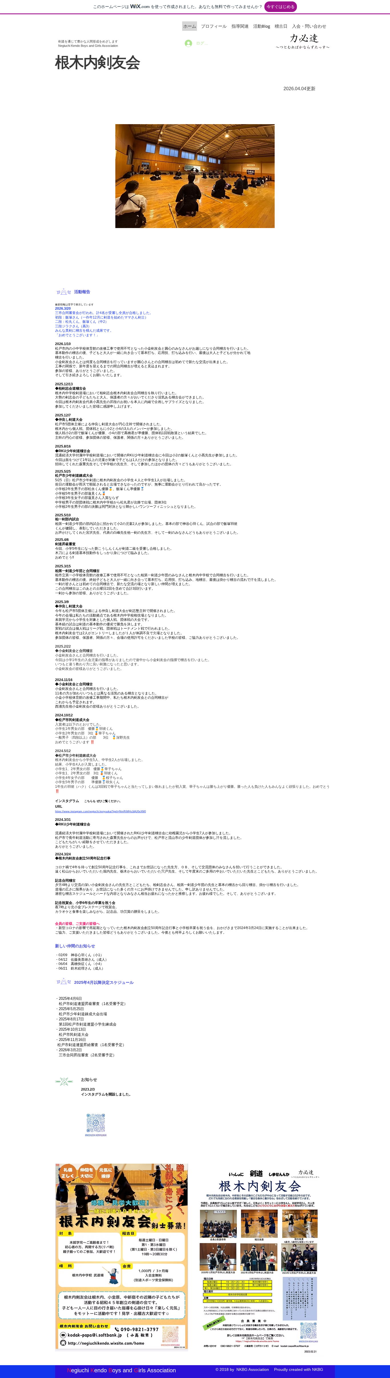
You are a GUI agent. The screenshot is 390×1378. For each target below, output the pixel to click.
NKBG (317, 1369)
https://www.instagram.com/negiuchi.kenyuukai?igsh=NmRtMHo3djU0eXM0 (100, 811)
